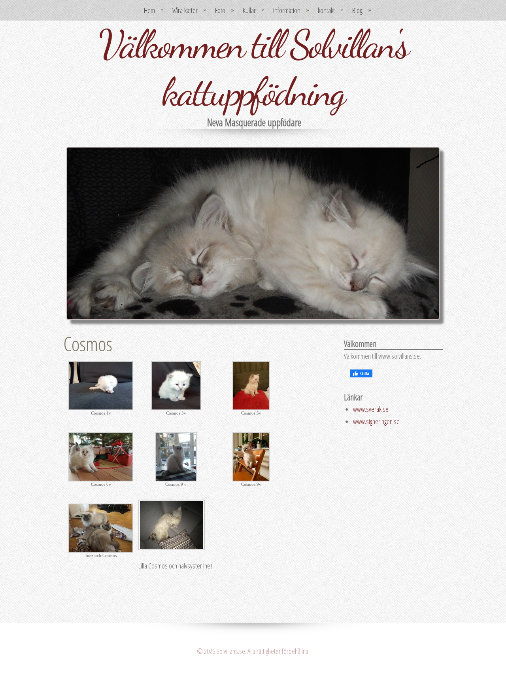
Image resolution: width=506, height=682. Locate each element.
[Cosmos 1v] (100, 407)
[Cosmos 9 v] (176, 478)
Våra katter (185, 10)
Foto (220, 10)
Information (286, 10)
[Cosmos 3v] (176, 407)
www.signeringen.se (376, 421)
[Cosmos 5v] (251, 407)
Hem (149, 10)
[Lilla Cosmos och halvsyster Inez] (171, 547)
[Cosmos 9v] (251, 478)
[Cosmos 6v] (100, 478)
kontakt (326, 10)
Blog (357, 10)
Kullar (249, 10)
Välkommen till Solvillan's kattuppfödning (253, 68)
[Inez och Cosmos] (100, 550)
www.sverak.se (371, 409)
